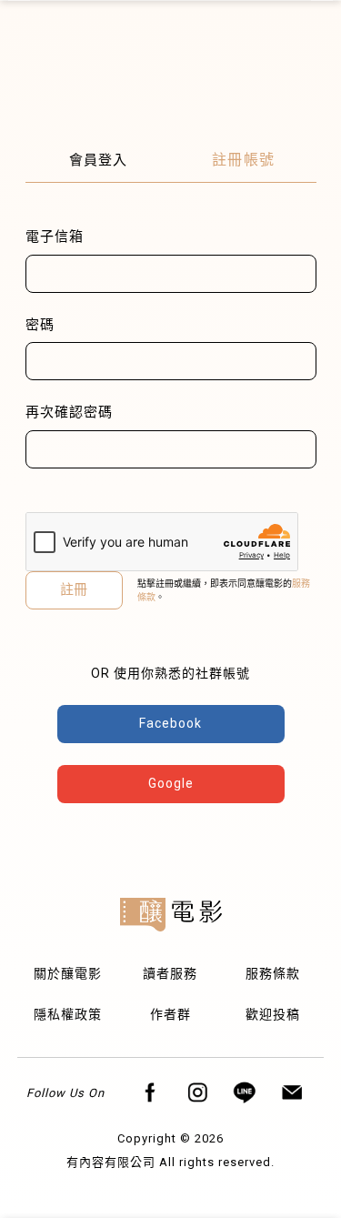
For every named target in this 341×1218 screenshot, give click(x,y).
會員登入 (98, 160)
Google (171, 783)
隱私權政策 (68, 1014)
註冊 (73, 589)
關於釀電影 (68, 973)
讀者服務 (170, 973)
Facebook (170, 723)
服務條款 (273, 973)
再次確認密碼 (69, 412)
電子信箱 (54, 236)
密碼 (40, 325)
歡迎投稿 (273, 1014)
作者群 (170, 1014)
